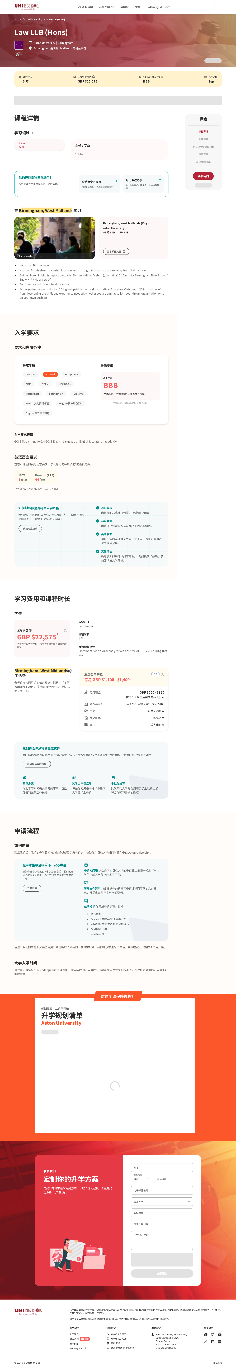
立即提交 (162, 1273)
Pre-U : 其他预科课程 (37, 403)
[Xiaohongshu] (220, 1342)
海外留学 (104, 7)
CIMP (28, 384)
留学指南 (74, 1343)
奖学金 (124, 7)
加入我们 (74, 1339)
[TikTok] (206, 1342)
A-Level (50, 374)
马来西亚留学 (84, 7)
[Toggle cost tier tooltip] (65, 630)
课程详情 (203, 131)
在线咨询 (115, 1343)
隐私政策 (217, 1362)
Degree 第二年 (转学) (37, 413)
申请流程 (203, 154)
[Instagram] (213, 1335)
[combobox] (142, 1179)
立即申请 (32, 888)
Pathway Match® (158, 7)
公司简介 (74, 1334)
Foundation (56, 393)
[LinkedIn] (213, 1342)
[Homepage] (26, 7)
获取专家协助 (30, 528)
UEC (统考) (65, 384)
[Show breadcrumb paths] (16, 19)
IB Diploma (71, 374)
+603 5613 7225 (118, 1334)
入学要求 (203, 139)
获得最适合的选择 (36, 764)
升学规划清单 (203, 162)
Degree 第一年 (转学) (70, 403)
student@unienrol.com (123, 1347)
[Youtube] (220, 1335)
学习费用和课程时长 (203, 146)
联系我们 (203, 176)
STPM (45, 384)
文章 (137, 7)
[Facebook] (206, 1335)
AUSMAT (31, 374)
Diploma (79, 393)
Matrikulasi (32, 393)
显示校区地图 (114, 251)
